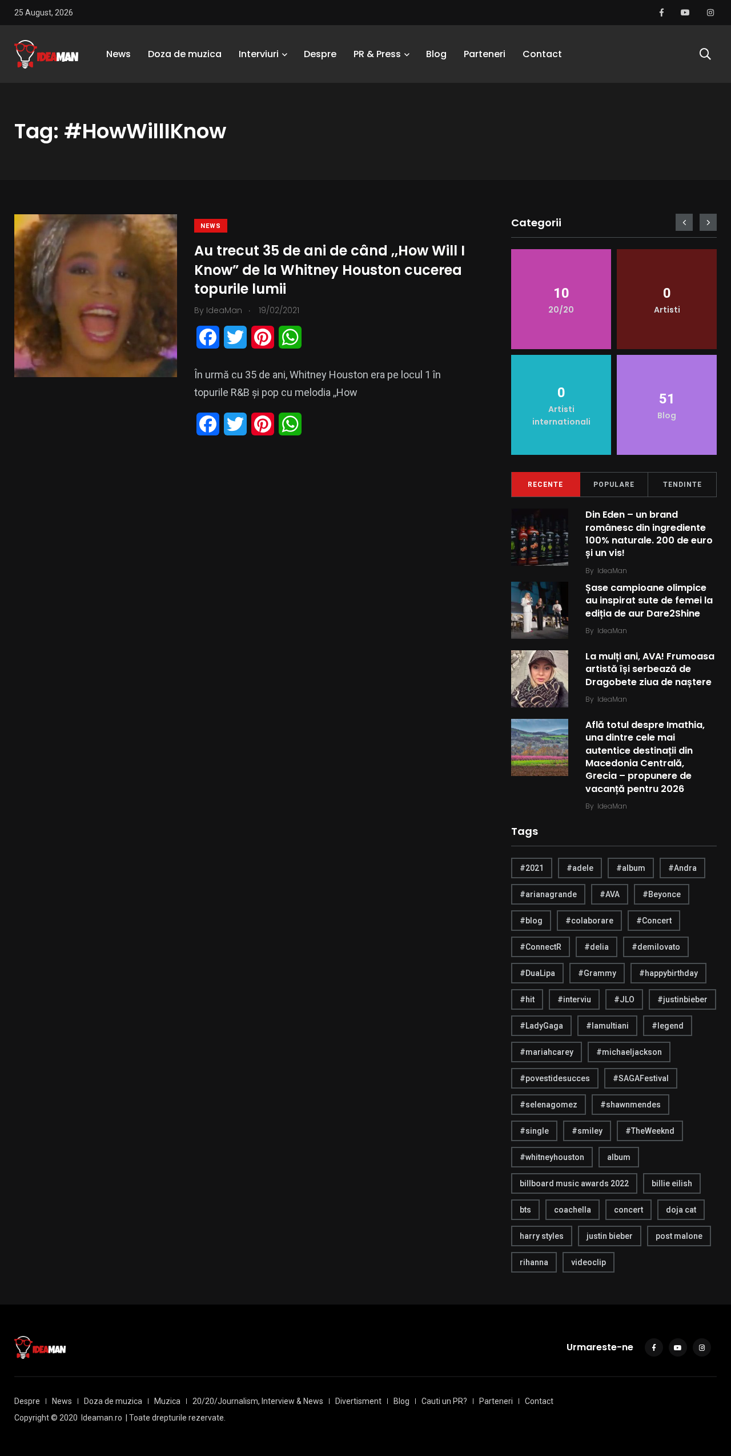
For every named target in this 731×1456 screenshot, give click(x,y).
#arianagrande (548, 894)
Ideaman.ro (101, 1417)
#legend (668, 1025)
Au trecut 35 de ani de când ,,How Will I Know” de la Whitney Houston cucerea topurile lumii (329, 269)
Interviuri (259, 54)
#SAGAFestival (641, 1078)
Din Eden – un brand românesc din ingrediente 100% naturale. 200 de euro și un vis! (649, 533)
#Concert (654, 920)
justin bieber (610, 1236)
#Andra (682, 868)
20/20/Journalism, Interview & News (257, 1401)
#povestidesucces (555, 1078)
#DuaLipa (537, 973)
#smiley (587, 1130)
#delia (596, 946)
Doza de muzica (185, 54)
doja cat (681, 1209)
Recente (545, 485)
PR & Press (377, 54)
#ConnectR (540, 946)
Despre (320, 54)
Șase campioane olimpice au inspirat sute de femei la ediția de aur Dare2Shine (649, 600)
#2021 (532, 868)
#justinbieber (682, 999)
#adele (580, 868)
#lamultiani (607, 1025)
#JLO (624, 999)
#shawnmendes (630, 1104)
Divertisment (358, 1401)
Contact (542, 54)
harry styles (542, 1236)
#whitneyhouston (552, 1157)
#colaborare (589, 920)
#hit (527, 999)
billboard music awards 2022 (574, 1183)
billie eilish (672, 1183)
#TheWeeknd (649, 1130)
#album (630, 868)
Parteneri (484, 54)
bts (525, 1209)
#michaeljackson (629, 1052)
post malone (679, 1236)
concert (628, 1209)
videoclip (588, 1262)
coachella (572, 1209)
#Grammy (597, 973)
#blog (531, 920)
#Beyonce (661, 894)
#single (534, 1130)
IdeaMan (612, 570)
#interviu (574, 999)
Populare (613, 485)
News (118, 54)
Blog (436, 54)
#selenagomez (548, 1104)
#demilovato (656, 946)
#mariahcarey (546, 1052)
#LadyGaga (541, 1025)
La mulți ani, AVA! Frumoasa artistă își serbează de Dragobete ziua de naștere (649, 669)
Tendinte (682, 485)
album (618, 1157)
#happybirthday (668, 973)
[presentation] (684, 222)
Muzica (167, 1401)
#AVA (610, 894)
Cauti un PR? (444, 1401)
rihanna (534, 1262)
